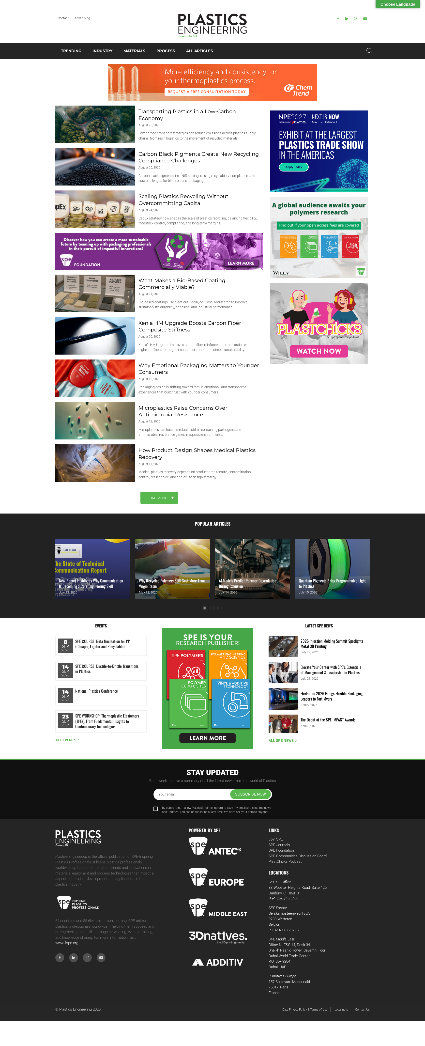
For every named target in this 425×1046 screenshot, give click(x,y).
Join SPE (276, 839)
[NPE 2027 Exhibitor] (319, 151)
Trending (71, 50)
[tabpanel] (93, 569)
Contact (63, 18)
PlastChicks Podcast (285, 861)
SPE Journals (279, 845)
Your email (166, 794)
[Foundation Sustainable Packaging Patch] (159, 251)
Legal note (341, 1009)
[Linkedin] (346, 19)
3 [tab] (219, 608)
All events (65, 740)
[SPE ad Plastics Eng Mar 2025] (319, 237)
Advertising (82, 18)
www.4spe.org (66, 943)
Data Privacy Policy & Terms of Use (304, 1009)
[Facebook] (338, 19)
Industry (102, 50)
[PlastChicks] (319, 323)
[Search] (369, 51)
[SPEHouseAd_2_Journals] (207, 688)
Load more (157, 498)
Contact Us (362, 1009)
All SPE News (281, 740)
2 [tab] (212, 608)
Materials (134, 50)
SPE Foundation (281, 850)
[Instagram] (355, 19)
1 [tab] (205, 608)
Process (165, 50)
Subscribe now (250, 794)
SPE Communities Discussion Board (298, 856)
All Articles (199, 50)
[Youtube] (365, 19)
